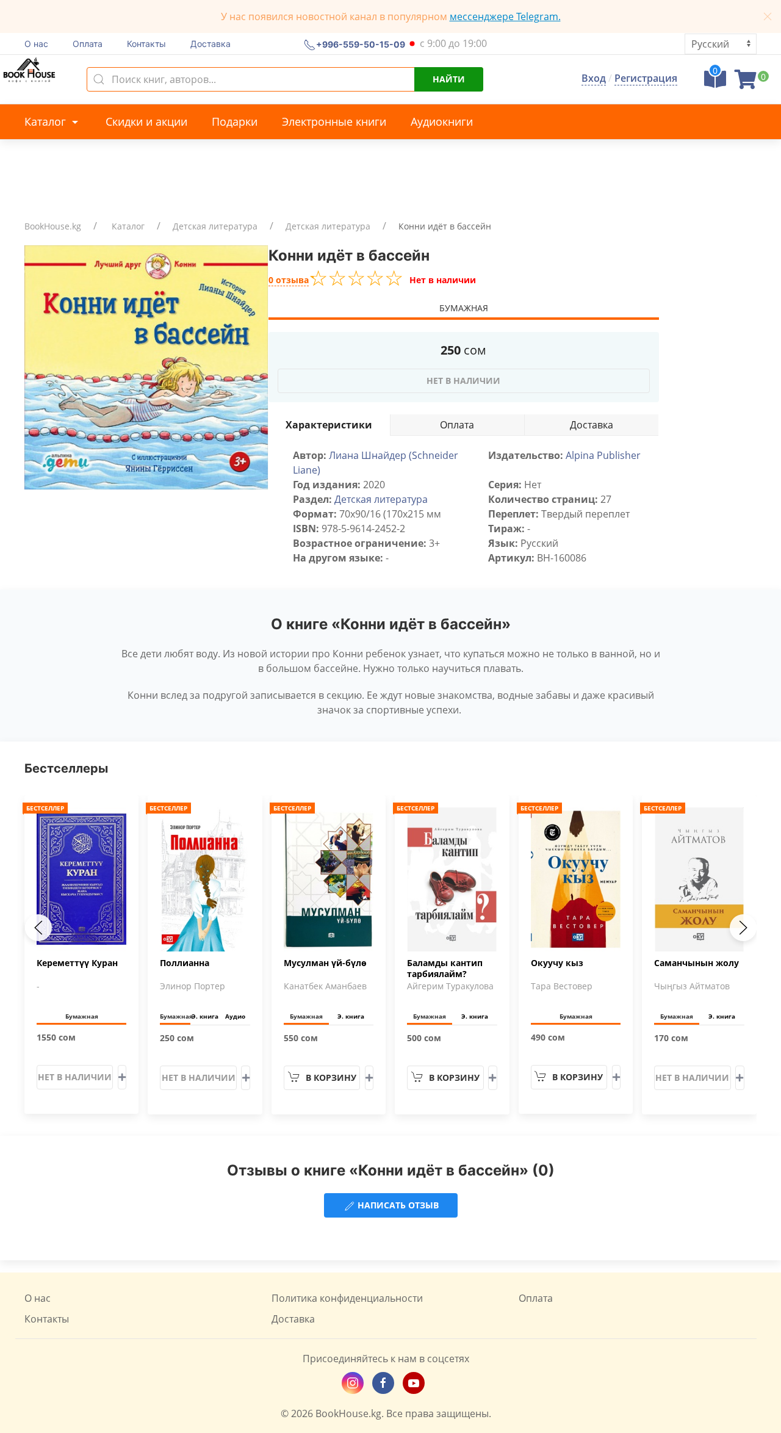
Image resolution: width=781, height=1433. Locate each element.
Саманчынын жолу (696, 963)
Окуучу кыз (557, 963)
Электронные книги (334, 121)
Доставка (210, 43)
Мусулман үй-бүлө (325, 963)
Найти (449, 79)
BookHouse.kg (52, 226)
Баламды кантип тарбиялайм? (445, 969)
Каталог (46, 121)
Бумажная (463, 308)
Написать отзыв (397, 1205)
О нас (36, 43)
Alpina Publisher (603, 455)
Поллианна (184, 963)
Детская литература (215, 226)
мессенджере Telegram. (505, 16)
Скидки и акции (146, 121)
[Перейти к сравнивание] (715, 83)
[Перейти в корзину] (746, 83)
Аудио (235, 1016)
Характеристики (329, 424)
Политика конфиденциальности (347, 1298)
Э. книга (205, 1016)
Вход (593, 78)
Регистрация (645, 78)
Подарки (234, 121)
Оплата (88, 43)
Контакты (146, 43)
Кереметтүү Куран (77, 963)
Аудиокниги (442, 121)
